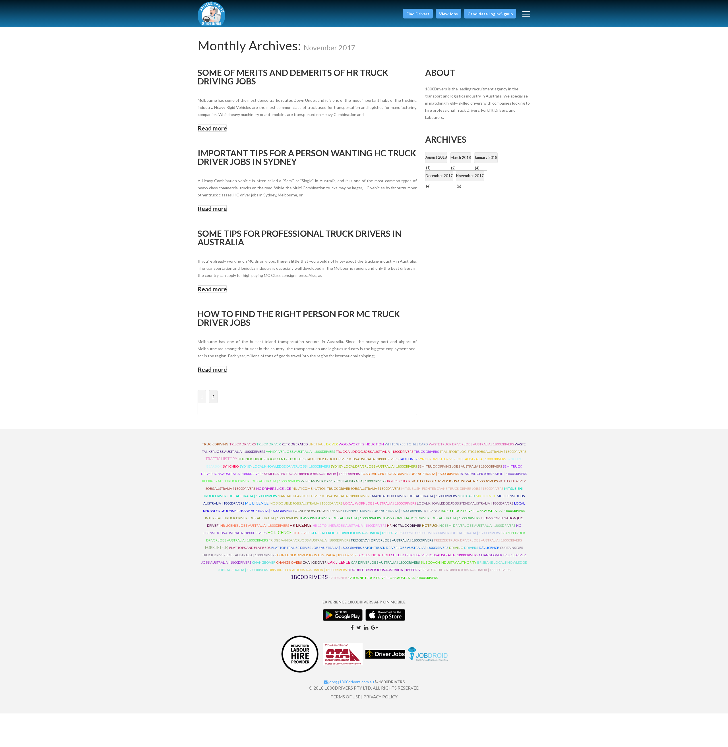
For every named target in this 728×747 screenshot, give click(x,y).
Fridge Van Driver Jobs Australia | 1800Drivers (309, 540)
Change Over (314, 562)
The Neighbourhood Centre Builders (271, 459)
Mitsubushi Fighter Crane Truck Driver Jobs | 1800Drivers (452, 488)
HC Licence (279, 532)
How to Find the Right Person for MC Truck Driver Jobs (299, 318)
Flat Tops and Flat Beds (249, 547)
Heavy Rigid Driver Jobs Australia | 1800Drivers (340, 518)
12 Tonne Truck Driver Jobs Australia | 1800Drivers (393, 578)
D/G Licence (489, 547)
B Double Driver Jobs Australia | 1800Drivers (387, 570)
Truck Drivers (426, 451)
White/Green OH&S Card (406, 444)
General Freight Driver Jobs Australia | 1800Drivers (356, 533)
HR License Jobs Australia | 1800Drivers (254, 525)
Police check (399, 481)
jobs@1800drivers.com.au (351, 681)
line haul (317, 444)
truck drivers (242, 444)
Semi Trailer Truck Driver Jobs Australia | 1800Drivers (312, 474)
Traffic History (221, 459)
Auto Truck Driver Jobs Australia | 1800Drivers (468, 570)
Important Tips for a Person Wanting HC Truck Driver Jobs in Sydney (307, 157)
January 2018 (485, 157)
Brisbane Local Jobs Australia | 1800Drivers (308, 570)
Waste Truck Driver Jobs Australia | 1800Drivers (471, 444)
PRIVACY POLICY (380, 696)
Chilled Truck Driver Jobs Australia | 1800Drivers (434, 555)
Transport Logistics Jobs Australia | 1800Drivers (483, 451)
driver (332, 444)
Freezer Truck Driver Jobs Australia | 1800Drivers (478, 540)
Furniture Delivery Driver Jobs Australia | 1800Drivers (451, 533)
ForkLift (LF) (216, 547)
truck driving (215, 444)
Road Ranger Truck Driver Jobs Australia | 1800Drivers (410, 474)
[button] (418, 13)
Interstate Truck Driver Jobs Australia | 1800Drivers (251, 518)
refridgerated (295, 444)
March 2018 (460, 157)
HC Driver (301, 533)
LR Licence (431, 511)
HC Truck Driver (406, 525)
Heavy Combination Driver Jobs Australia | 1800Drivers (431, 518)
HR (389, 525)
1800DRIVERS (309, 576)
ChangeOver (263, 562)
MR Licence (486, 496)
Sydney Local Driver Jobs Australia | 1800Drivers (374, 466)
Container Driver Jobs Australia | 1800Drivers (317, 555)
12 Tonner (338, 578)
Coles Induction (374, 555)
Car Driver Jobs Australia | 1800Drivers (385, 562)
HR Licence (301, 525)
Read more (212, 128)
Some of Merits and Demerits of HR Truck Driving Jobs (293, 76)
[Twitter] (358, 627)
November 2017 (470, 175)
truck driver (269, 444)
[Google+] (374, 627)
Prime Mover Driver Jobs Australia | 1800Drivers (343, 481)
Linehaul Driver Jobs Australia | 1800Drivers (382, 511)
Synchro (231, 466)
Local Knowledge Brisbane (317, 511)
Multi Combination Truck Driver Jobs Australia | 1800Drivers (346, 488)
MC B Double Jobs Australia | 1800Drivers (306, 503)
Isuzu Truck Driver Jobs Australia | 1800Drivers (483, 511)
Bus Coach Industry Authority (448, 562)
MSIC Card (466, 496)
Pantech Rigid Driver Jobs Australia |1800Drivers (454, 481)
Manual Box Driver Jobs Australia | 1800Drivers (414, 496)
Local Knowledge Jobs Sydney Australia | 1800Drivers (465, 503)
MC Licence (257, 503)
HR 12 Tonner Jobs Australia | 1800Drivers (349, 525)
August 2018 (436, 157)
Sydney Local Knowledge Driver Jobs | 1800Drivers (285, 466)
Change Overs (289, 562)
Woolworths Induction (361, 444)
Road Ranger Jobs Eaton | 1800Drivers (493, 474)
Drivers (471, 547)
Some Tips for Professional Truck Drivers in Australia (300, 237)
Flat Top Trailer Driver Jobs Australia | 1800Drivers (316, 547)
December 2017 (439, 175)
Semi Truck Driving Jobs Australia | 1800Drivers (460, 466)
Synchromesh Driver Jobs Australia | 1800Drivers (462, 459)
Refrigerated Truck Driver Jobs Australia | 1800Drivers (251, 481)
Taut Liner (408, 459)
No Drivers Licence (273, 488)
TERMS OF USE (345, 696)
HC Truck (430, 525)
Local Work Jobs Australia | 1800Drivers (379, 503)
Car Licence (338, 562)
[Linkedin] (366, 627)
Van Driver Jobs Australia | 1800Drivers (300, 451)
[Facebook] (352, 627)
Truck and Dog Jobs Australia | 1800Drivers (374, 451)
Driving (456, 547)
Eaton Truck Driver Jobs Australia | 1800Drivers (405, 547)
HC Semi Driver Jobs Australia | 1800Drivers (477, 525)
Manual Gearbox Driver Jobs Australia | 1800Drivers (324, 496)
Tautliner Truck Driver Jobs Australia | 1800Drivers (352, 459)
